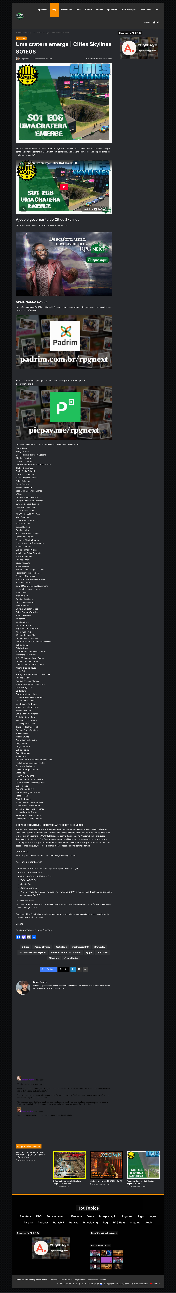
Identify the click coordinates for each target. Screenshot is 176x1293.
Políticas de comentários (88, 1280)
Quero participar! (128, 9)
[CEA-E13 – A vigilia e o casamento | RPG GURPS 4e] (106, 1266)
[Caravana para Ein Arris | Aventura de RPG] (118, 1253)
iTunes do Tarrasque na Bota (41, 892)
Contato (88, 9)
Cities (26, 947)
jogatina (126, 1216)
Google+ (38, 930)
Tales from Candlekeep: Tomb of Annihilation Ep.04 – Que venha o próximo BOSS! (30, 1154)
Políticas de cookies (69, 1280)
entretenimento (56, 1216)
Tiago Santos (25, 59)
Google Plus (25, 884)
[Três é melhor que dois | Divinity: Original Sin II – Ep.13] (69, 1165)
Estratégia (62, 947)
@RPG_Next (32, 880)
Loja (156, 9)
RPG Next (103, 952)
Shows (79, 9)
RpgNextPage (36, 872)
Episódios (42, 9)
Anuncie (99, 9)
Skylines (54, 958)
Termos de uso (41, 1280)
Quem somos (54, 1280)
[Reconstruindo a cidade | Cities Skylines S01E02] (143, 1165)
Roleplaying (90, 1222)
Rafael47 (58, 1222)
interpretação (107, 1216)
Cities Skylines (43, 947)
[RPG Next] (20, 16)
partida (28, 1222)
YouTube (33, 888)
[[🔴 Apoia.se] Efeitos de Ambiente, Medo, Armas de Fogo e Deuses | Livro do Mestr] (95, 1260)
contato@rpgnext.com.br (78, 904)
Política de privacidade (25, 1280)
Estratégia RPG (81, 947)
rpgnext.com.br (34, 862)
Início (19, 32)
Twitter (29, 930)
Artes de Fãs (66, 9)
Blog (54, 9)
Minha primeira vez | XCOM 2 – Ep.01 (106, 1181)
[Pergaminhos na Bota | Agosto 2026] (118, 1266)
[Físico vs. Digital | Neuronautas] (106, 1253)
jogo (89, 952)
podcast (43, 1222)
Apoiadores (112, 9)
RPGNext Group (46, 876)
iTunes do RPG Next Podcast (72, 892)
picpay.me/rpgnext (24, 384)
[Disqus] (64, 1036)
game (90, 1216)
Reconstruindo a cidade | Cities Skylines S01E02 (140, 1182)
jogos (152, 1216)
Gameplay (27, 32)
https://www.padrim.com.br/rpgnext (64, 868)
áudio (149, 1222)
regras (73, 1222)
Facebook (20, 930)
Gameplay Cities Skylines (33, 952)
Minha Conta (145, 9)
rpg (105, 1222)
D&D (38, 1216)
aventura (25, 1216)
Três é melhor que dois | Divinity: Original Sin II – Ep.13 (67, 1182)
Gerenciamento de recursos (66, 952)
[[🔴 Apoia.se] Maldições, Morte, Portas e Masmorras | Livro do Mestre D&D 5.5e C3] (95, 1266)
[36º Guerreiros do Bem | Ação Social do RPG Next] (106, 1260)
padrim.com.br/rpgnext (26, 310)
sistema (135, 1222)
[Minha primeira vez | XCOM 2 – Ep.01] (106, 1165)
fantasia (76, 1216)
